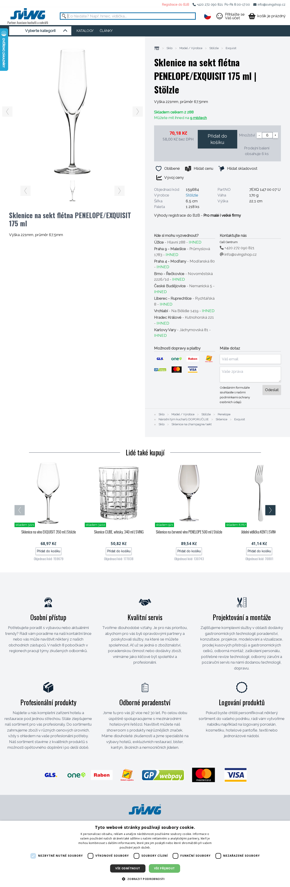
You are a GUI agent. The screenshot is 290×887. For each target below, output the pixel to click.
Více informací (160, 847)
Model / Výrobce (190, 48)
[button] (144, 879)
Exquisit (231, 48)
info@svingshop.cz (271, 4)
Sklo (169, 48)
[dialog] (145, 854)
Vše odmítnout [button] (127, 868)
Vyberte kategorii (40, 30)
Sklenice (221, 419)
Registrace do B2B (175, 4)
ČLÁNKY (106, 31)
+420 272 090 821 (210, 4)
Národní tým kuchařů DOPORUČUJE (184, 419)
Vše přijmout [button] (164, 868)
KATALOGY (85, 31)
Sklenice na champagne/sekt (192, 424)
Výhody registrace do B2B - (197, 215)
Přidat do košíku (217, 139)
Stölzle (214, 48)
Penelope (224, 414)
